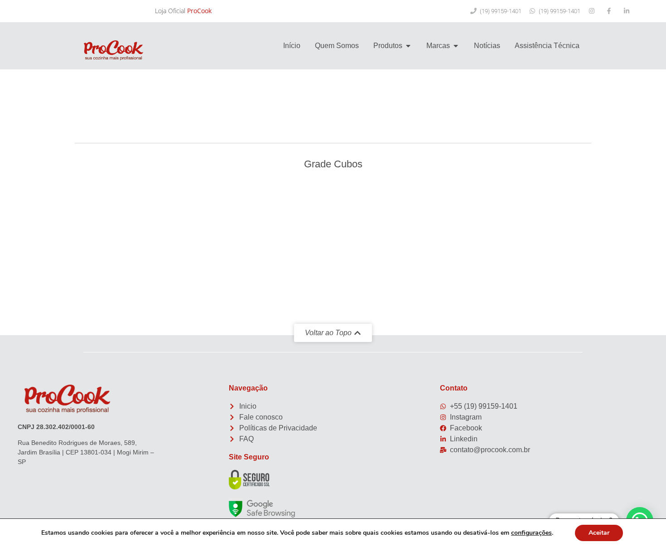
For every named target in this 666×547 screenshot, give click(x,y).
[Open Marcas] (455, 45)
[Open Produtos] (408, 45)
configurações (531, 533)
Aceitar (599, 532)
